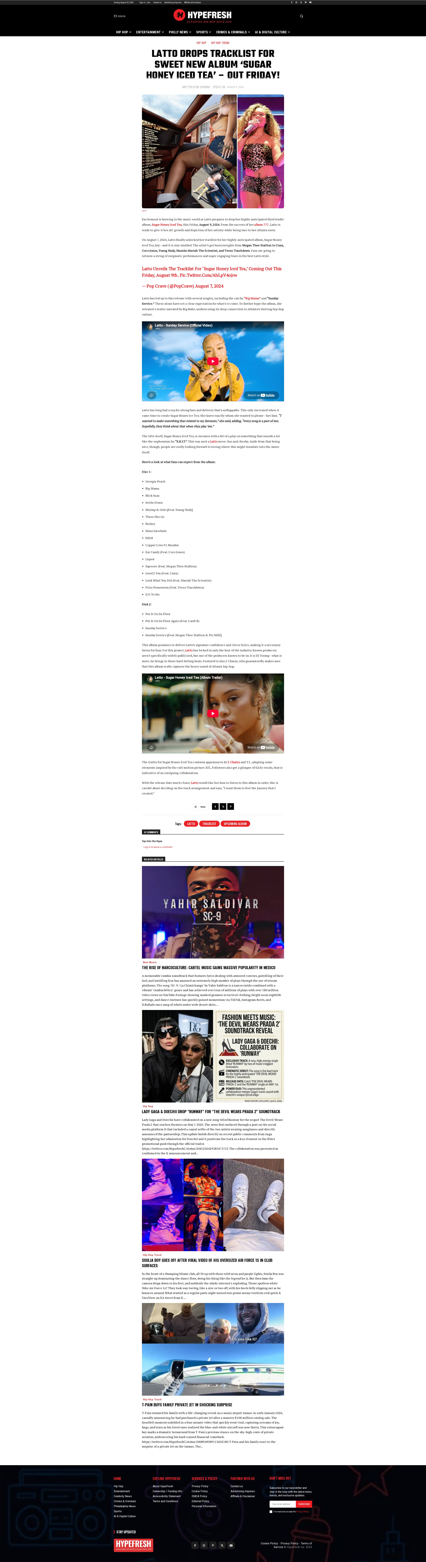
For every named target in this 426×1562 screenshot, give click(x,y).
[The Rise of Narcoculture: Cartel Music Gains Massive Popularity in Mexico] (213, 912)
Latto (191, 824)
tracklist (209, 824)
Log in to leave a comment (158, 847)
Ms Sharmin (203, 87)
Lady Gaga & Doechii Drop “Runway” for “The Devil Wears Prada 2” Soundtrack (211, 1111)
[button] (302, 16)
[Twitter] (301, 2)
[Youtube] (310, 2)
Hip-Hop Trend (220, 43)
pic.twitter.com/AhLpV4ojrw (208, 275)
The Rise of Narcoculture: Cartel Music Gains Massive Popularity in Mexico (208, 967)
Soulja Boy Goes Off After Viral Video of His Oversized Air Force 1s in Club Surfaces (207, 1262)
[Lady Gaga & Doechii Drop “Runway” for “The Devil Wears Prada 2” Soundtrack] (213, 1056)
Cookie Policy (269, 1543)
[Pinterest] (230, 806)
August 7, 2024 (209, 286)
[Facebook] (292, 2)
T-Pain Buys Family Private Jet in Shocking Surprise (187, 1405)
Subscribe (304, 1504)
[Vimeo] (306, 2)
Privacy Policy (302, 1511)
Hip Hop (201, 43)
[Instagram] (296, 2)
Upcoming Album (235, 824)
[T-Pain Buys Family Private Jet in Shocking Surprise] (213, 1349)
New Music (150, 962)
